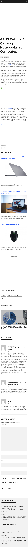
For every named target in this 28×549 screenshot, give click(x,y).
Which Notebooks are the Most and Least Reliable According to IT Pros (12, 327)
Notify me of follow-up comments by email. (13, 478)
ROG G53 (19, 295)
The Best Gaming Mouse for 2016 (10, 224)
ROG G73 (4, 298)
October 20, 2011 (11, 346)
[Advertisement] (14, 21)
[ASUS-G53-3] (14, 88)
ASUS (3, 290)
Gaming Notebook (6, 292)
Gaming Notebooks (18, 292)
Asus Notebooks (10, 290)
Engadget (10, 64)
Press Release (11, 295)
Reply (8, 351)
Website (3, 468)
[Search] (26, 1)
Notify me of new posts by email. (10, 482)
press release (17, 121)
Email (2, 460)
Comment (3, 424)
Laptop (3, 295)
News (2, 57)
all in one (10, 401)
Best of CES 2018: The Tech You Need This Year (14, 516)
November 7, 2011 (11, 400)
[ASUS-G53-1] (14, 125)
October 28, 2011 (11, 381)
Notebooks (6, 57)
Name (2, 452)
